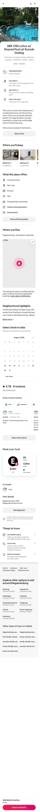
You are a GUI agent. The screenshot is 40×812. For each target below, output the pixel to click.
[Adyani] (36, 412)
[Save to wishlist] (35, 4)
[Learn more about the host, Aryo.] (5, 489)
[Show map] (19, 263)
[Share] (31, 4)
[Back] (4, 3)
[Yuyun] (5, 412)
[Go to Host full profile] (19, 465)
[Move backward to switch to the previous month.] (5, 337)
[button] (33, 346)
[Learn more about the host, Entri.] (5, 72)
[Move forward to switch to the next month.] (33, 337)
